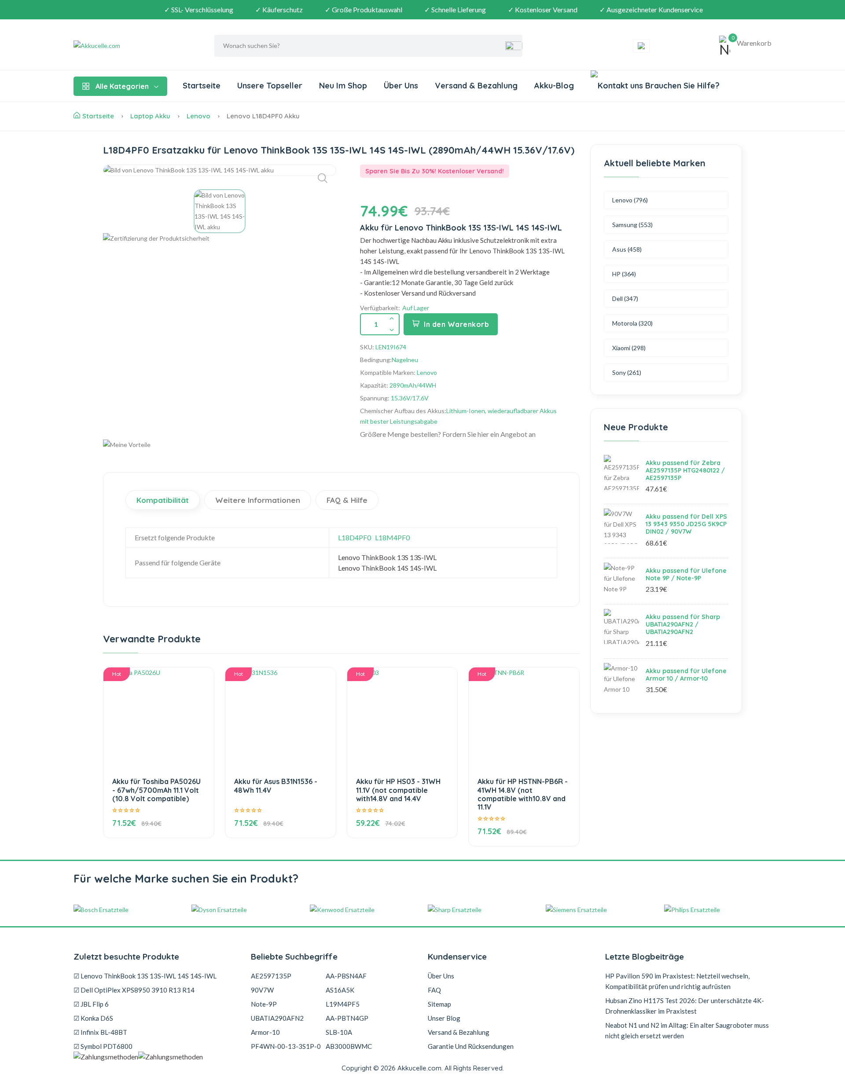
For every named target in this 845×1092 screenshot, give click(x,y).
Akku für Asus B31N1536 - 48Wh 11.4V (275, 785)
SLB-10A (339, 1032)
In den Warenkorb (456, 324)
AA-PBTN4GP (347, 1018)
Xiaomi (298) (629, 348)
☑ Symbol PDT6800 (102, 1046)
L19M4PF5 (343, 1004)
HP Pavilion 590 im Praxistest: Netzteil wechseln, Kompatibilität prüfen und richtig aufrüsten (677, 981)
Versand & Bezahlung (476, 86)
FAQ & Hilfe (347, 500)
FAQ (434, 990)
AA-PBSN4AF (346, 976)
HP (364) (624, 274)
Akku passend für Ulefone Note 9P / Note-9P (686, 574)
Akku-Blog (554, 86)
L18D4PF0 (354, 537)
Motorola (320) (632, 323)
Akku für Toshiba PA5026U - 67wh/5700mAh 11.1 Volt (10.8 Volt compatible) (156, 790)
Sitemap (439, 1004)
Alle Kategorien (122, 86)
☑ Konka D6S (93, 1018)
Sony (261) (626, 372)
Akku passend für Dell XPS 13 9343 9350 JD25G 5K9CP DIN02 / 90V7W (686, 524)
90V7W (262, 990)
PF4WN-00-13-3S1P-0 (286, 1046)
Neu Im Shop (343, 86)
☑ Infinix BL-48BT (100, 1032)
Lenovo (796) (630, 200)
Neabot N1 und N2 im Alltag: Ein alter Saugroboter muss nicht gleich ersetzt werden (687, 1030)
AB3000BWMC (349, 1046)
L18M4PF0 (392, 537)
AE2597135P (271, 976)
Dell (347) (625, 298)
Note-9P (264, 1004)
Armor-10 (265, 1032)
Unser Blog (444, 1018)
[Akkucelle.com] (128, 45)
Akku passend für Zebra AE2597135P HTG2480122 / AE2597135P (685, 470)
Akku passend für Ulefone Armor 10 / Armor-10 (686, 674)
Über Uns (401, 86)
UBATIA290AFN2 (277, 1018)
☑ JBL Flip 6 (91, 1004)
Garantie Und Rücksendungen (471, 1046)
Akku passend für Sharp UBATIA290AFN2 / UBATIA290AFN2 (683, 624)
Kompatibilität (162, 500)
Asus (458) (627, 249)
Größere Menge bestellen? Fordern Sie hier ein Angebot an (448, 434)
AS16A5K (340, 990)
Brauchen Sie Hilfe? (681, 86)
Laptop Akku (150, 116)
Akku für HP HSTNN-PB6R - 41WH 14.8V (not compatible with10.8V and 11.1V (523, 794)
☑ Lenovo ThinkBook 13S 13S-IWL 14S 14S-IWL (145, 976)
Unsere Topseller (269, 86)
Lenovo (198, 116)
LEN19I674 (390, 347)
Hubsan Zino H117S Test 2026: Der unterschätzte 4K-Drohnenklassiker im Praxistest (684, 1006)
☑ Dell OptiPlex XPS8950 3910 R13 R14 (134, 990)
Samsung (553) (632, 224)
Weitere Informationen (257, 500)
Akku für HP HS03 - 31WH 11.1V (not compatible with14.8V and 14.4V (398, 790)
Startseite (201, 86)
